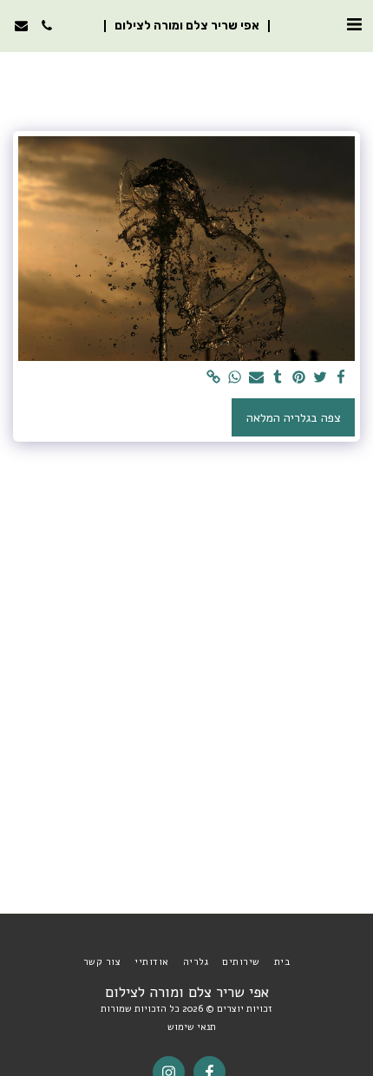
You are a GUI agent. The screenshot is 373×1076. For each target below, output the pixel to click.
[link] (214, 378)
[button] (354, 25)
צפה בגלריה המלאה (293, 418)
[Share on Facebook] (342, 378)
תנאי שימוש (191, 1026)
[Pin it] (299, 378)
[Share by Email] (257, 378)
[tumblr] (277, 378)
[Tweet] (320, 378)
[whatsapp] (235, 378)
